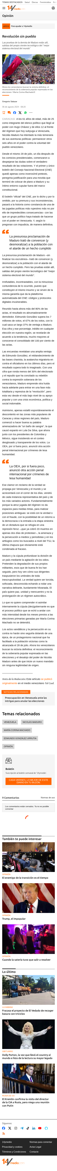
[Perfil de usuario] (53, 8)
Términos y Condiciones (14, 1152)
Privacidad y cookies (12, 1147)
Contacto (34, 1152)
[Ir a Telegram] (22, 1128)
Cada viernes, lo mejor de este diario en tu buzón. (28, 781)
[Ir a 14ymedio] (16, 8)
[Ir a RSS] (4, 1133)
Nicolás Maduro (32, 722)
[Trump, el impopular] (28, 898)
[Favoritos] (4, 112)
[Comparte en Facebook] (14, 112)
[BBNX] (13, 1161)
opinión (8, 746)
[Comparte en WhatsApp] (25, 112)
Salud (27, 2)
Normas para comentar (41, 1142)
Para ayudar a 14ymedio (21, 26)
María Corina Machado (17, 730)
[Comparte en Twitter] (20, 112)
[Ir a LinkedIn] (34, 1128)
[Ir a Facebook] (4, 1128)
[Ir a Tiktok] (28, 1128)
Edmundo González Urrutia (20, 738)
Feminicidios (45, 2)
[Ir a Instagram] (16, 1128)
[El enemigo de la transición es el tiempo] (28, 857)
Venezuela (10, 722)
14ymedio (7, 1142)
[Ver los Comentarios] (9, 112)
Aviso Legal (35, 1147)
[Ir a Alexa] (47, 1128)
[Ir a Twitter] (10, 1128)
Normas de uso (48, 797)
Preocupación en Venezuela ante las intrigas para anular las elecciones (26, 699)
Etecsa (35, 2)
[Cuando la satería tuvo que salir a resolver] (28, 939)
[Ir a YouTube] (40, 1128)
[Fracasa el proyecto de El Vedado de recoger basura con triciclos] (28, 990)
